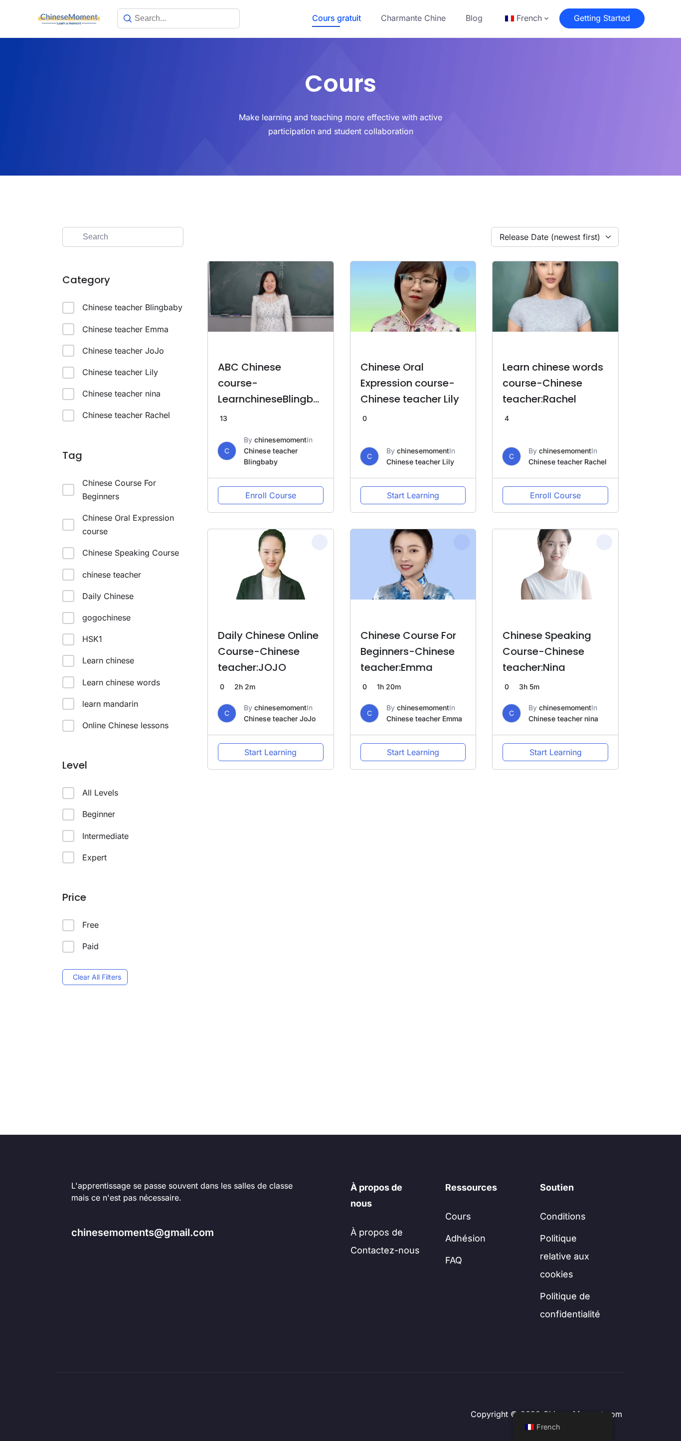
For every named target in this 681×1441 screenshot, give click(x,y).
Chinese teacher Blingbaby (132, 307)
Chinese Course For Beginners (119, 489)
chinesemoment (280, 439)
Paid (90, 946)
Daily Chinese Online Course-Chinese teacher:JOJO (268, 651)
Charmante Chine (413, 18)
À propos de (376, 1232)
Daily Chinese (108, 596)
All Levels (100, 793)
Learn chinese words (121, 682)
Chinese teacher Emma (125, 329)
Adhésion (465, 1238)
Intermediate (105, 836)
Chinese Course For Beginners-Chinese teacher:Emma (408, 651)
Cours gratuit (336, 18)
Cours (458, 1216)
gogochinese (106, 617)
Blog (474, 18)
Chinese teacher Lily (120, 372)
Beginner (98, 814)
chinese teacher (111, 575)
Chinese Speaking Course (130, 553)
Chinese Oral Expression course (128, 524)
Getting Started (602, 18)
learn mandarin (110, 704)
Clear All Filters (97, 977)
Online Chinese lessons (125, 725)
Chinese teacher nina (121, 394)
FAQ (453, 1260)
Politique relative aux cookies (564, 1256)
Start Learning (413, 495)
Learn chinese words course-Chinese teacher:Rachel (553, 383)
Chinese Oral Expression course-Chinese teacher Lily (409, 383)
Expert (94, 857)
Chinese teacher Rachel (126, 415)
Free (90, 925)
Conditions (563, 1216)
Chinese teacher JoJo (123, 351)
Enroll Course (270, 495)
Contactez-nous (385, 1250)
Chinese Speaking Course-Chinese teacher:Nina (547, 651)
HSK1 (92, 639)
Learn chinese (108, 660)
